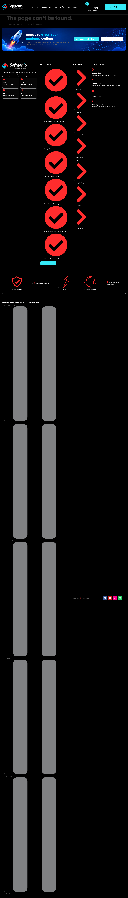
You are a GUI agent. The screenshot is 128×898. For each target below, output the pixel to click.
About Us (35, 7)
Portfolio (62, 7)
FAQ (69, 7)
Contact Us (76, 7)
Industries (53, 7)
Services (44, 7)
